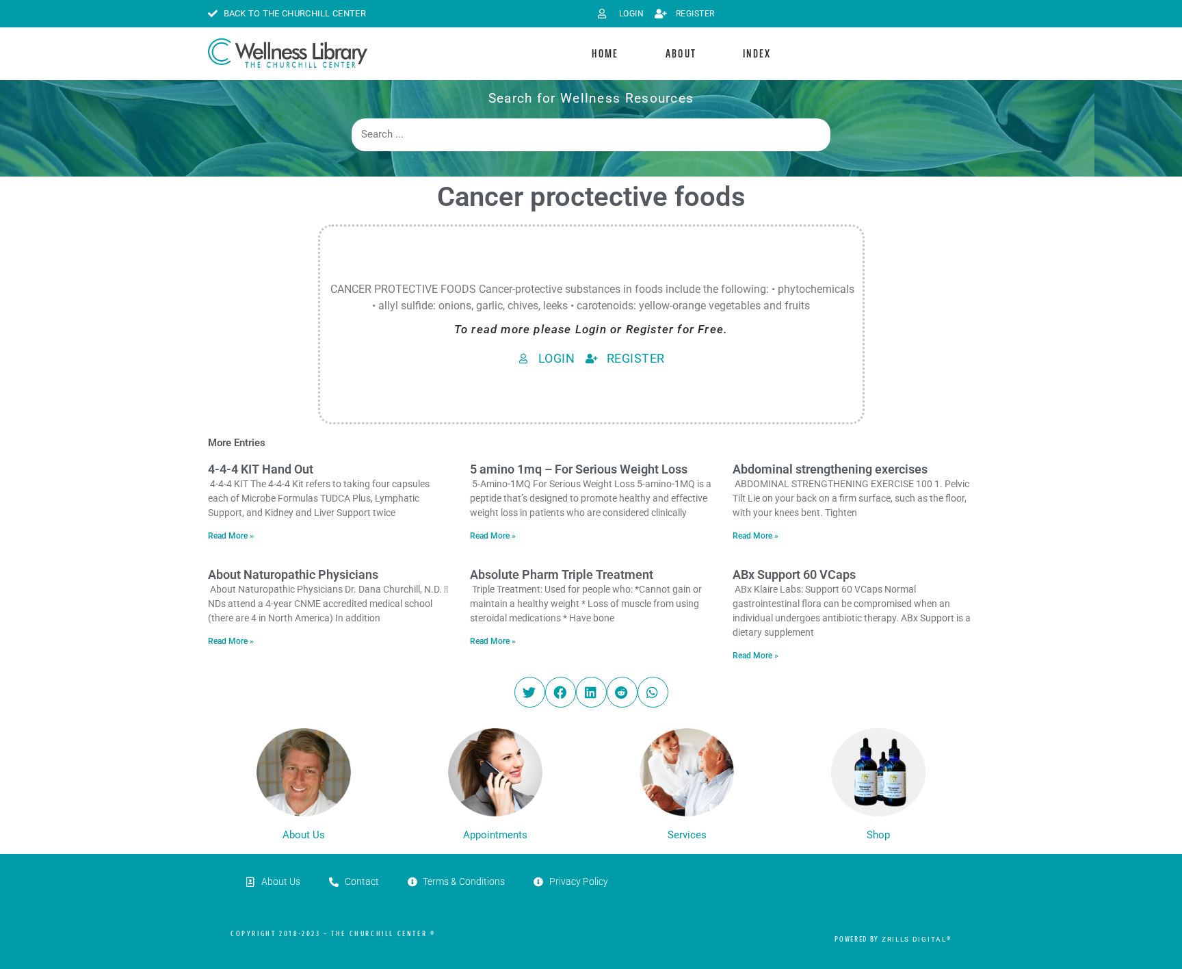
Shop (878, 835)
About (681, 53)
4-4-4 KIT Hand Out (260, 469)
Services (687, 835)
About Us (304, 835)
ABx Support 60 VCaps (794, 574)
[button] (529, 692)
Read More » (231, 536)
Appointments (495, 835)
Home (605, 53)
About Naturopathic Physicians (293, 574)
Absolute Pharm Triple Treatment (561, 574)
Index (757, 53)
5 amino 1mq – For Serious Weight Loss (578, 469)
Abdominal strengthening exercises (830, 469)
